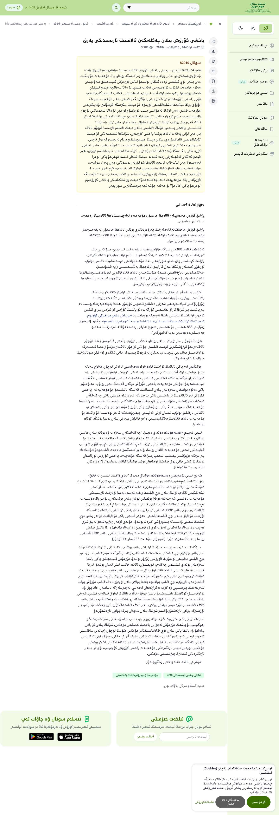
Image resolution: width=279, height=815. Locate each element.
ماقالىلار (262, 104)
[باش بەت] (211, 24)
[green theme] (265, 28)
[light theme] (253, 28)
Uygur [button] (11, 7)
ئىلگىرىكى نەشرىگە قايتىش (251, 154)
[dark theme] (240, 28)
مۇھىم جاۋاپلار (254, 82)
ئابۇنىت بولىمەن (145, 736)
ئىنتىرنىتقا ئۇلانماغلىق (251, 142)
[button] (213, 41)
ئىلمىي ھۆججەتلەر (256, 93)
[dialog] (233, 787)
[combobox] (164, 8)
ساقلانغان (261, 129)
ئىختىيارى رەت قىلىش (230, 802)
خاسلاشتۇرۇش (204, 802)
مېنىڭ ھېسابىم (258, 45)
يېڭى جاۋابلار (259, 70)
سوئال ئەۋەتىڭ (258, 118)
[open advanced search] (129, 8)
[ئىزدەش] (116, 7)
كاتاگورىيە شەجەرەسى (253, 59)
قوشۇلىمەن (259, 802)
